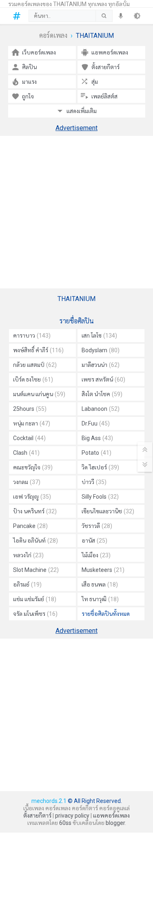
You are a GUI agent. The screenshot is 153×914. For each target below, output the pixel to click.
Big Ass (97, 438)
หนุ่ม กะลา (31, 423)
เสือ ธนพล (100, 584)
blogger (115, 823)
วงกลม (26, 482)
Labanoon (101, 409)
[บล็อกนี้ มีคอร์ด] (18, 16)
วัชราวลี (97, 526)
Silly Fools (100, 496)
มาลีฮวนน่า (101, 365)
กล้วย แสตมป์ (35, 365)
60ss (65, 823)
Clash (26, 452)
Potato (96, 452)
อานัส (94, 540)
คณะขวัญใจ (33, 467)
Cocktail (29, 438)
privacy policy (72, 815)
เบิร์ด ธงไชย (33, 379)
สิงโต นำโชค (102, 394)
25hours (30, 409)
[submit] (103, 16)
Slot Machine (36, 570)
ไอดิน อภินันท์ (35, 540)
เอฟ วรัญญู (32, 496)
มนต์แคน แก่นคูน (39, 394)
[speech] (121, 16)
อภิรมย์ (27, 584)
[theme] (137, 16)
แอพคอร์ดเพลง (111, 815)
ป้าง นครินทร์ (35, 511)
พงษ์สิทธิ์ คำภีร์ (38, 350)
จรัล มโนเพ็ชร (35, 614)
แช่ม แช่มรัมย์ (34, 599)
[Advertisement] (76, 212)
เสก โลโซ (99, 335)
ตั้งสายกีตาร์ (37, 815)
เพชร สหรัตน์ (103, 379)
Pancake (30, 526)
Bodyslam (101, 350)
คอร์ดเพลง (53, 35)
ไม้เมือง (96, 555)
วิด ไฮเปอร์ (100, 467)
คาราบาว (32, 335)
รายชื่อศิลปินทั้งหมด (106, 614)
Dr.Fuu (96, 423)
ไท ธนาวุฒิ (100, 599)
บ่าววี (94, 482)
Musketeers (103, 570)
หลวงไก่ (28, 555)
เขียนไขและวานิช (108, 511)
